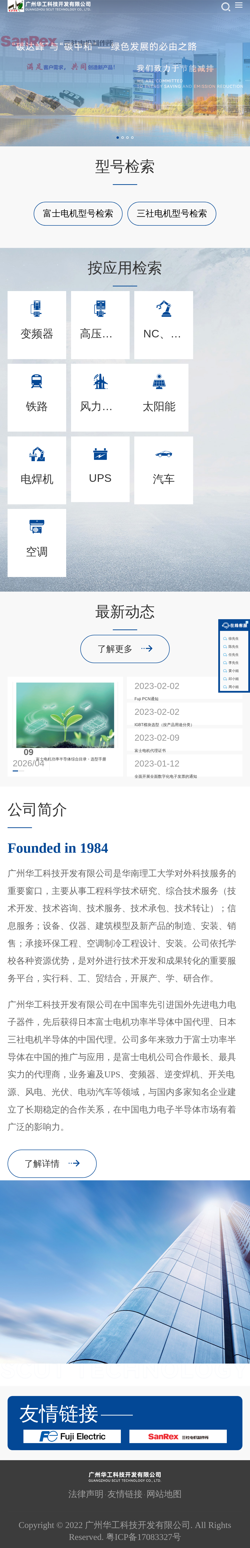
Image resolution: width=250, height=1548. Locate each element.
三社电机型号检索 (172, 213)
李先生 (233, 663)
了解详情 (42, 1164)
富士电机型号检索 (78, 213)
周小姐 (233, 687)
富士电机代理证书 (150, 751)
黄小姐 (233, 671)
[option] (125, 73)
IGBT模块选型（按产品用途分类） (164, 725)
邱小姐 (233, 679)
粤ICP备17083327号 (143, 1537)
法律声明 (86, 1494)
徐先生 (233, 638)
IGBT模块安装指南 (52, 759)
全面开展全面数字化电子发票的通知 (166, 776)
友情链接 (125, 1494)
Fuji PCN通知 (146, 699)
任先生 (233, 655)
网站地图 (164, 1494)
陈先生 (233, 646)
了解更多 (115, 649)
